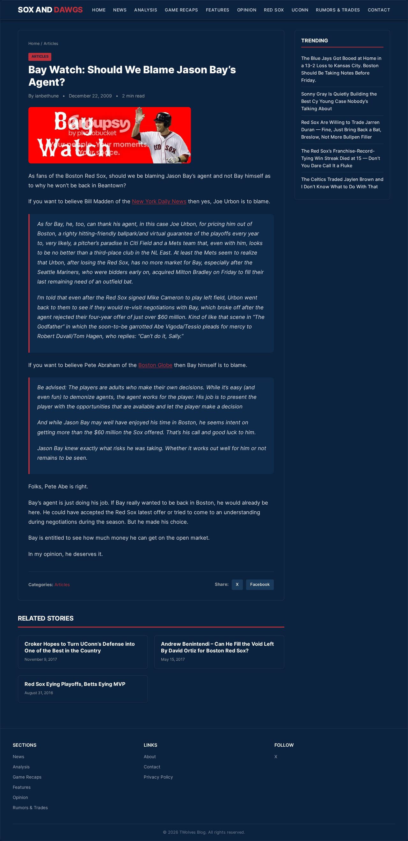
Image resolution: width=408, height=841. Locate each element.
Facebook (260, 584)
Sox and (50, 9)
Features (217, 9)
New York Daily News (159, 201)
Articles (51, 43)
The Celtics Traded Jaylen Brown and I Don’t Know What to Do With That (342, 182)
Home (99, 9)
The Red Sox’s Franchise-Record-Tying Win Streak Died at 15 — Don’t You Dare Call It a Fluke (340, 158)
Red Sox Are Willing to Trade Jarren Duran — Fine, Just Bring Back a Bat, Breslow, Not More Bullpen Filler (341, 129)
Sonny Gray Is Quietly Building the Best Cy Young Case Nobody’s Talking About (339, 101)
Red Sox (274, 9)
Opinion (247, 9)
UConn (300, 9)
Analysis (145, 9)
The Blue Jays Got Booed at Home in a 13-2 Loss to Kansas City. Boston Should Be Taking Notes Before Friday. (341, 69)
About (150, 756)
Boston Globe (155, 365)
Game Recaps (181, 9)
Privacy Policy (158, 777)
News (120, 9)
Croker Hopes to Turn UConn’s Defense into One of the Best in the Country (80, 647)
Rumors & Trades (338, 9)
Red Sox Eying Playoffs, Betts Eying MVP (75, 684)
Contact (379, 9)
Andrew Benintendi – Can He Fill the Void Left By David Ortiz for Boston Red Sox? (217, 647)
